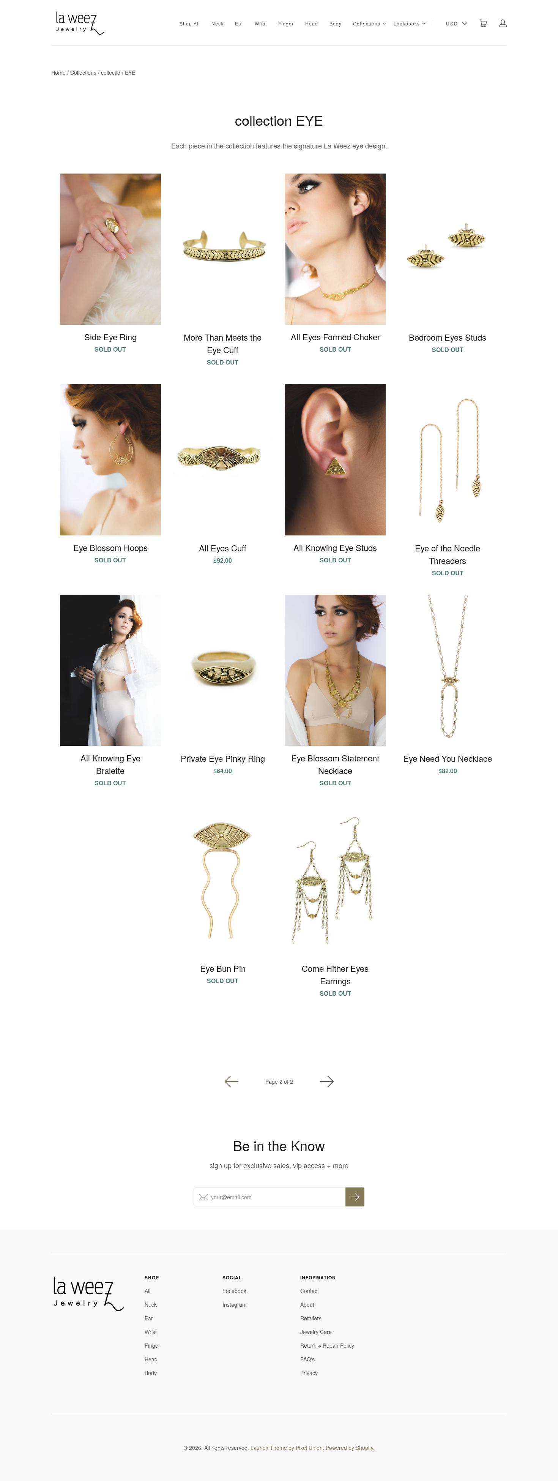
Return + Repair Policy (327, 1345)
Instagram (234, 1304)
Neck (217, 23)
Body (335, 23)
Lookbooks (407, 23)
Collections (366, 23)
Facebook (234, 1291)
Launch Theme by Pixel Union (287, 1447)
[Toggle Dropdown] (384, 24)
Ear (239, 23)
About (307, 1304)
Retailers (311, 1318)
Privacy (309, 1373)
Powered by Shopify (349, 1447)
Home (58, 72)
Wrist (261, 23)
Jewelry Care (316, 1332)
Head (311, 23)
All (147, 1291)
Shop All (190, 23)
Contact (309, 1291)
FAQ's (307, 1359)
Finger (286, 23)
